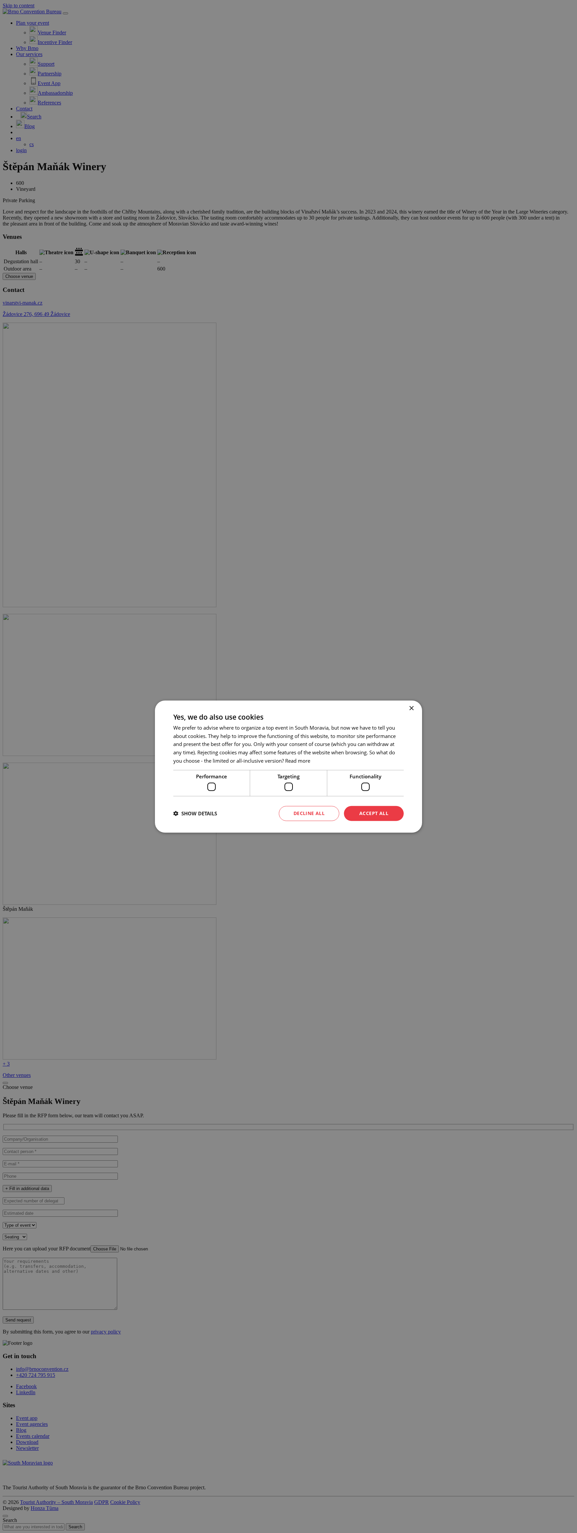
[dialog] (288, 766)
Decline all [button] (309, 813)
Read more (297, 760)
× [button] (411, 708)
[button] (195, 813)
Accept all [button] (373, 813)
